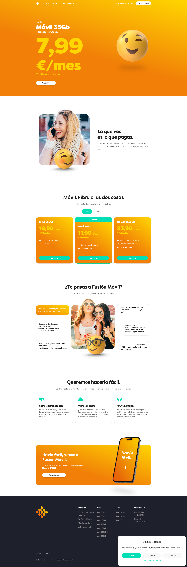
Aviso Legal (158, 561)
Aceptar (131, 555)
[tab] (87, 211)
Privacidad (151, 561)
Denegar (152, 555)
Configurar (172, 555)
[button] (54, 475)
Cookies (145, 561)
